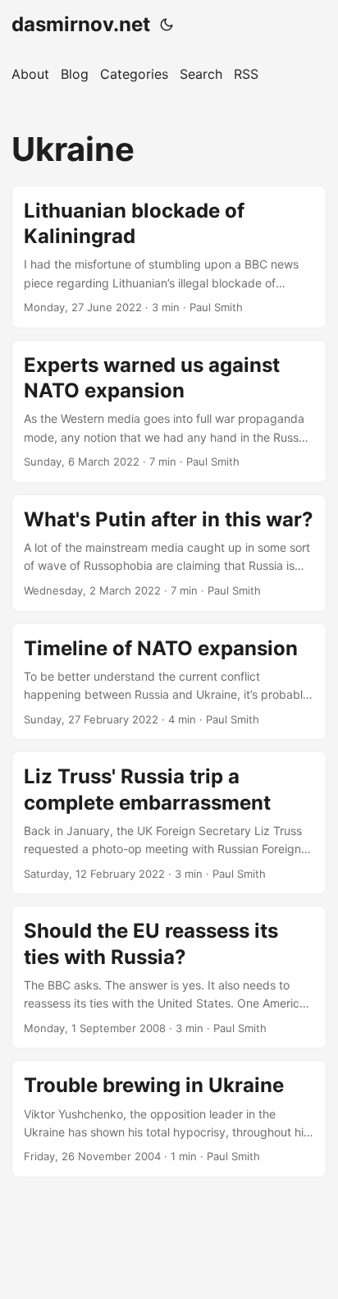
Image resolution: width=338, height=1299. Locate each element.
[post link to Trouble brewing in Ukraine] (169, 1119)
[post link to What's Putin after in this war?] (169, 553)
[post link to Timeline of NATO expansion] (169, 682)
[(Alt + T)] (166, 24)
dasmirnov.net (80, 24)
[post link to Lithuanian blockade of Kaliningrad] (169, 257)
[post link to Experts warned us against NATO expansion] (169, 411)
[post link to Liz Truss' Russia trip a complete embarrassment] (169, 822)
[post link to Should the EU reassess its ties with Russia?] (169, 977)
